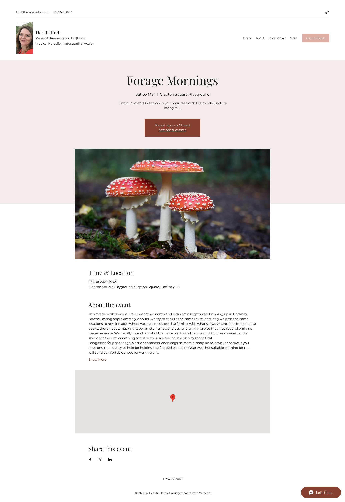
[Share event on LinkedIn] (110, 459)
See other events (172, 130)
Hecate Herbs (49, 32)
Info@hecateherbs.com (32, 12)
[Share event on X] (100, 459)
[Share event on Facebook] (90, 459)
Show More (97, 359)
